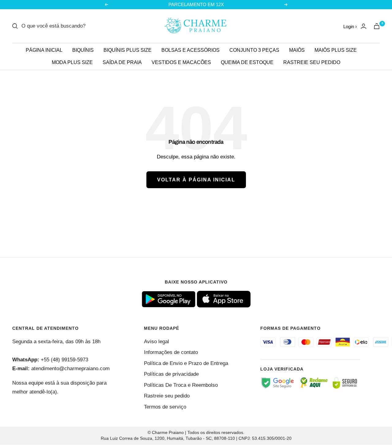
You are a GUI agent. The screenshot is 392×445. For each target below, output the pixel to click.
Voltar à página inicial (196, 179)
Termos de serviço (165, 407)
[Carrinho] (377, 26)
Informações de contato (171, 352)
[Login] (363, 26)
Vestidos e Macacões (181, 62)
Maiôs (297, 50)
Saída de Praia (122, 62)
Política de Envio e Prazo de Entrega (186, 363)
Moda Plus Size (72, 62)
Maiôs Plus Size (336, 50)
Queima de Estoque (247, 62)
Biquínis (83, 50)
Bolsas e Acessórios (190, 50)
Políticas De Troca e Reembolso (181, 385)
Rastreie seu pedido (311, 62)
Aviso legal (156, 341)
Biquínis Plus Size (128, 50)
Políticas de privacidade (171, 374)
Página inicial (44, 50)
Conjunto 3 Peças (254, 50)
